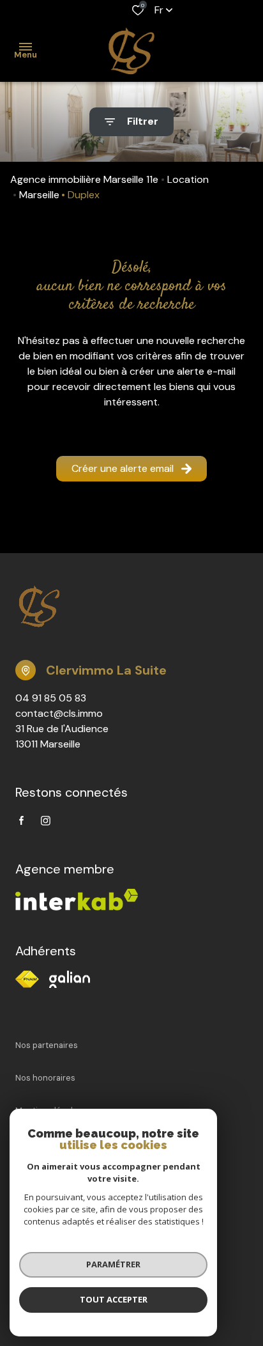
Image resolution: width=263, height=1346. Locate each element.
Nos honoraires (45, 1077)
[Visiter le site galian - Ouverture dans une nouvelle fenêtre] (69, 979)
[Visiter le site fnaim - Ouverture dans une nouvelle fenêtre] (27, 979)
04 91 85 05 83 (50, 698)
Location (188, 179)
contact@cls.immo (59, 713)
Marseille (39, 194)
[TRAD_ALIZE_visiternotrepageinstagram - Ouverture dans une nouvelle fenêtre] (45, 821)
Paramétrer (113, 1264)
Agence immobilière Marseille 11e (84, 179)
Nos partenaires (46, 1045)
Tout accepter (113, 1299)
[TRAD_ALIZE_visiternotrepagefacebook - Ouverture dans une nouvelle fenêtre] (21, 820)
